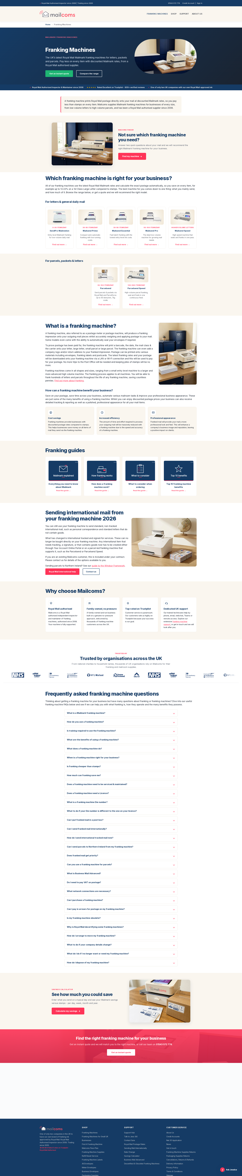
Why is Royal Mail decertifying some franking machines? (95, 927)
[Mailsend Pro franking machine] (152, 217)
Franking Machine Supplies (93, 1152)
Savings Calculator (132, 1156)
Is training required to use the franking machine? (91, 730)
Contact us (91, 571)
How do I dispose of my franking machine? (88, 962)
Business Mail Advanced (134, 1160)
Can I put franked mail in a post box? (85, 820)
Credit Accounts (173, 1136)
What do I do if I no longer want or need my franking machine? (98, 953)
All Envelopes (87, 1164)
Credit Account (188, 3)
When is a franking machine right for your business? (93, 757)
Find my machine (130, 156)
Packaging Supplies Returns (178, 1156)
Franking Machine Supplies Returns (181, 1152)
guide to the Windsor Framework (108, 566)
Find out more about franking (69, 380)
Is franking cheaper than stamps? (84, 766)
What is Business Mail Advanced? (84, 873)
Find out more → (59, 244)
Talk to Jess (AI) (131, 1136)
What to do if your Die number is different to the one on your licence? (102, 811)
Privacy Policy (172, 1167)
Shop (173, 14)
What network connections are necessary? (89, 891)
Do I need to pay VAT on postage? (84, 882)
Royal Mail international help (62, 571)
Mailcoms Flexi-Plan (90, 1148)
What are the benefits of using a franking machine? (93, 739)
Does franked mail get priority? (82, 855)
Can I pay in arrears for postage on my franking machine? (96, 909)
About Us (197, 14)
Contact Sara (129, 1140)
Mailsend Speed (182, 231)
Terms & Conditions (174, 1171)
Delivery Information (174, 1164)
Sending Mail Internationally (135, 1148)
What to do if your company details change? (89, 944)
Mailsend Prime (90, 231)
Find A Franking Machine (92, 1144)
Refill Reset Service (90, 1156)
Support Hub (129, 1133)
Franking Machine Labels (92, 1160)
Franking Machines (157, 14)
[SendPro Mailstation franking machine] (59, 217)
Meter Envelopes (89, 1167)
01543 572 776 (174, 3)
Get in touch (171, 1148)
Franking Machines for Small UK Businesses (95, 1138)
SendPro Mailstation (59, 231)
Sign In (199, 3)
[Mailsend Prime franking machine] (90, 217)
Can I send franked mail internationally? (87, 829)
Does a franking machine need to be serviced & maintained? (97, 784)
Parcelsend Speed (136, 288)
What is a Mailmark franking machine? (86, 713)
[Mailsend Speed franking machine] (182, 217)
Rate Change (129, 1152)
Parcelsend (105, 288)
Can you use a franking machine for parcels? (89, 864)
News (168, 1144)
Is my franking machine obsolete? (84, 918)
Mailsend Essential (121, 231)
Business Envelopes (90, 1171)
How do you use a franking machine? (85, 722)
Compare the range (89, 73)
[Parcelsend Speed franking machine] (136, 274)
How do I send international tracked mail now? (90, 838)
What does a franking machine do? (84, 748)
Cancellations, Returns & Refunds (180, 1160)
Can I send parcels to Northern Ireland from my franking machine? (100, 846)
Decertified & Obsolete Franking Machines (141, 1164)
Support (184, 14)
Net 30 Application (174, 1140)
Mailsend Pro (151, 231)
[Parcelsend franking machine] (106, 274)
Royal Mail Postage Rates (134, 1144)
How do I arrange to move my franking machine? (91, 935)
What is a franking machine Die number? (87, 802)
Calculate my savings (66, 1011)
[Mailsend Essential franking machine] (121, 217)
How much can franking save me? (84, 775)
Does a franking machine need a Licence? (88, 793)
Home (47, 24)
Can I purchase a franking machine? (85, 900)
